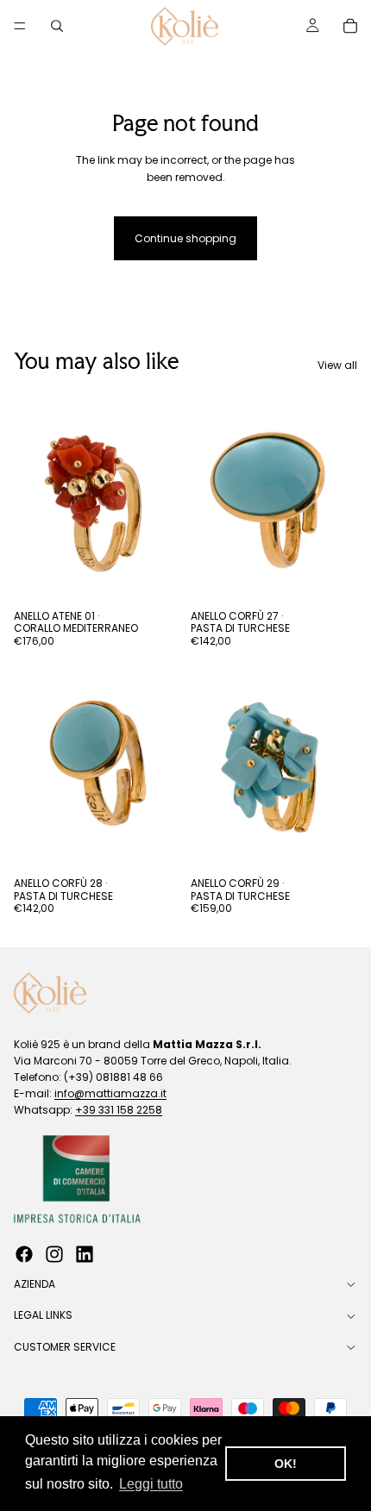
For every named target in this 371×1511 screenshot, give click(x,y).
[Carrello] (350, 26)
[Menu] (20, 26)
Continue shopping (185, 238)
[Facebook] (24, 1255)
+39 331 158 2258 (118, 1110)
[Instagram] (54, 1255)
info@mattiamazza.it (110, 1093)
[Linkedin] (84, 1255)
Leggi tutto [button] (151, 1484)
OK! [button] (285, 1463)
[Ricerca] (57, 26)
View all (337, 365)
